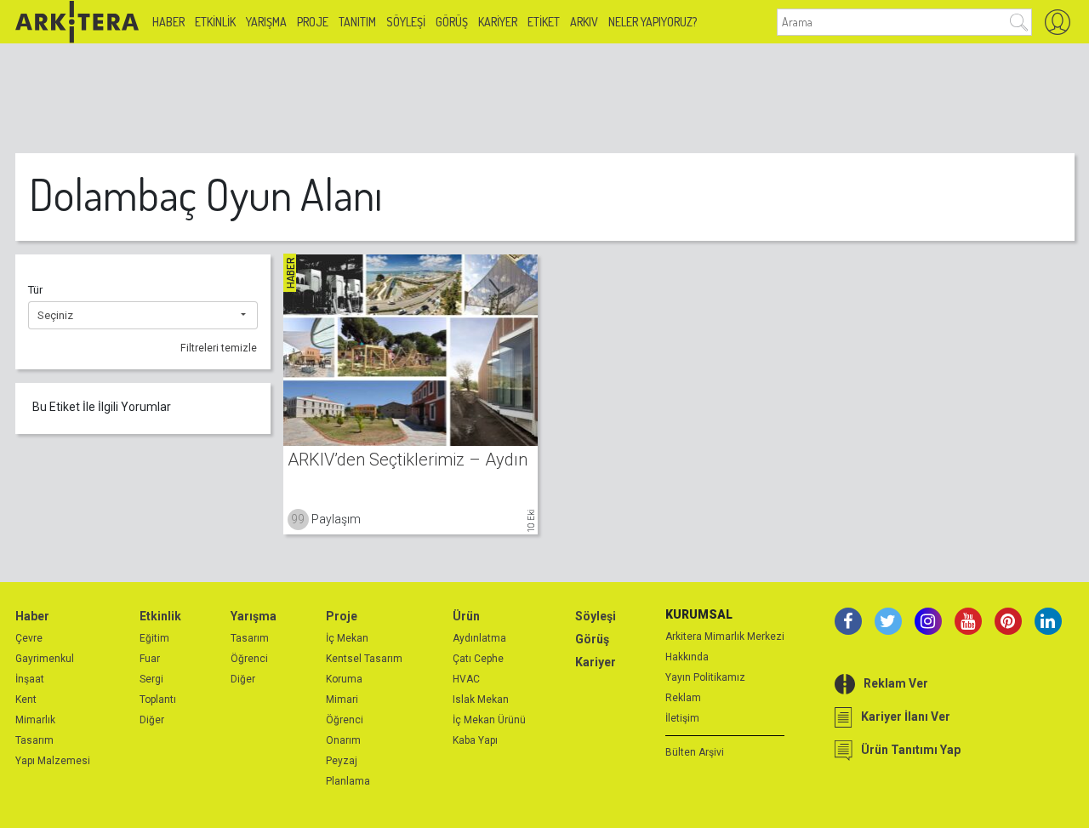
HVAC (466, 679)
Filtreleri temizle (218, 348)
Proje (312, 21)
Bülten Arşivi (694, 752)
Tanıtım (357, 21)
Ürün (466, 616)
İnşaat (29, 679)
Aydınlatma (479, 638)
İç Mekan (347, 638)
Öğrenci (249, 659)
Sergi (151, 679)
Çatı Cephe (478, 659)
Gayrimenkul (44, 659)
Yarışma (266, 21)
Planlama (348, 781)
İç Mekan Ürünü (489, 720)
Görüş (452, 21)
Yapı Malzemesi (52, 761)
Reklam (683, 698)
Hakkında (687, 657)
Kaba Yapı (475, 740)
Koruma (344, 679)
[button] (143, 315)
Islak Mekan (481, 699)
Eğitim (154, 638)
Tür (35, 289)
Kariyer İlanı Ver (905, 716)
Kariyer (497, 21)
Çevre (29, 638)
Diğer (152, 720)
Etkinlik (215, 21)
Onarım (343, 740)
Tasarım (34, 740)
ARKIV (584, 21)
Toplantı (158, 699)
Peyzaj (341, 761)
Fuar (150, 659)
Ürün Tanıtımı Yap (911, 750)
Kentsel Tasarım (364, 659)
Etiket (543, 21)
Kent (26, 699)
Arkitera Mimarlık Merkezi (724, 636)
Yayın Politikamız (705, 677)
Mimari (342, 699)
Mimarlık (35, 720)
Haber (168, 21)
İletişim (682, 718)
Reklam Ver (896, 683)
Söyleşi (405, 21)
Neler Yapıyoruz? (652, 21)
